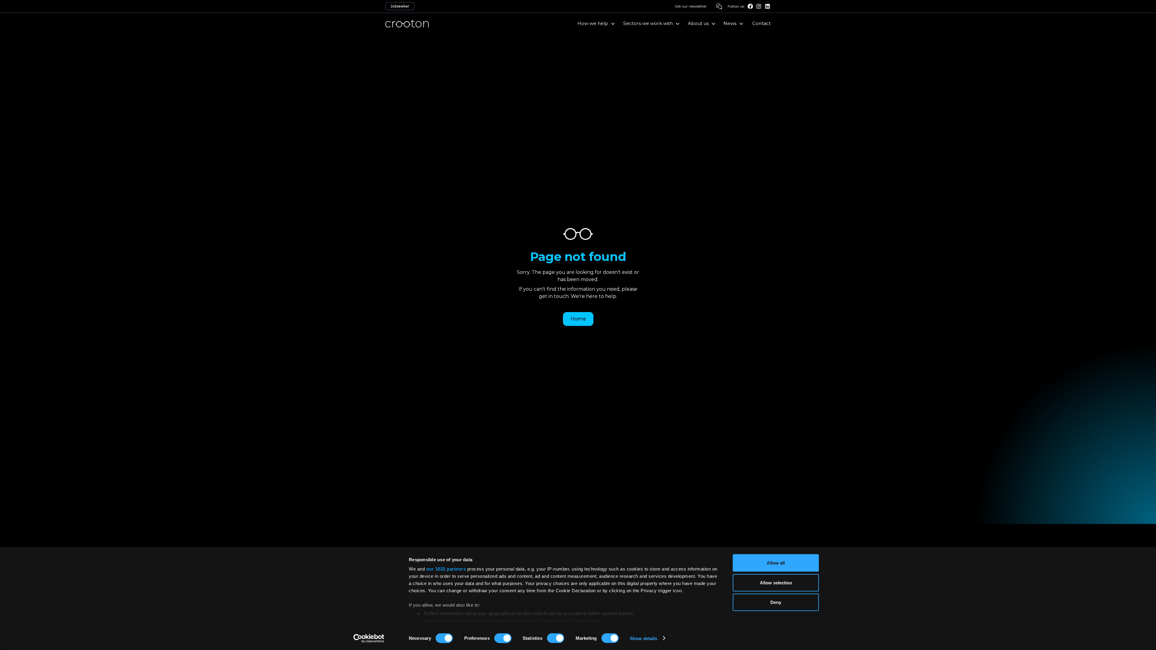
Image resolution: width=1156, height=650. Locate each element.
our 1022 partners (446, 568)
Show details (643, 638)
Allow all (776, 562)
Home (578, 319)
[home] (407, 23)
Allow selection (776, 582)
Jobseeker (399, 6)
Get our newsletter (691, 6)
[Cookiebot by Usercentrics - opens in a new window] (369, 638)
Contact (761, 23)
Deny (775, 602)
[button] (597, 23)
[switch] (502, 638)
